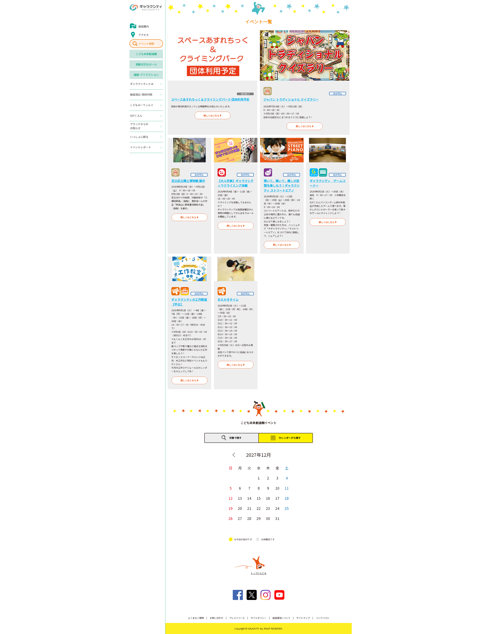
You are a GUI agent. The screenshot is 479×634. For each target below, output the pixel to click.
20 (240, 508)
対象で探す (235, 437)
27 (240, 518)
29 (259, 518)
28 (249, 518)
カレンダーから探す (290, 437)
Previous (233, 455)
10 (277, 488)
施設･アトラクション (146, 74)
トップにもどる (258, 573)
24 (277, 508)
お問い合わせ (216, 617)
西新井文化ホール (146, 64)
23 (268, 508)
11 (287, 488)
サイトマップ (303, 617)
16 (268, 498)
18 (287, 498)
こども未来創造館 (146, 54)
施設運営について (281, 617)
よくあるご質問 (196, 617)
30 (268, 518)
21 (249, 508)
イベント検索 (146, 43)
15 (259, 498)
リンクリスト (322, 617)
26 (230, 518)
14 (249, 498)
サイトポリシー (258, 617)
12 (230, 498)
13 (240, 498)
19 (230, 508)
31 (277, 518)
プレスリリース (237, 617)
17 (277, 498)
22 (259, 508)
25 (287, 508)
